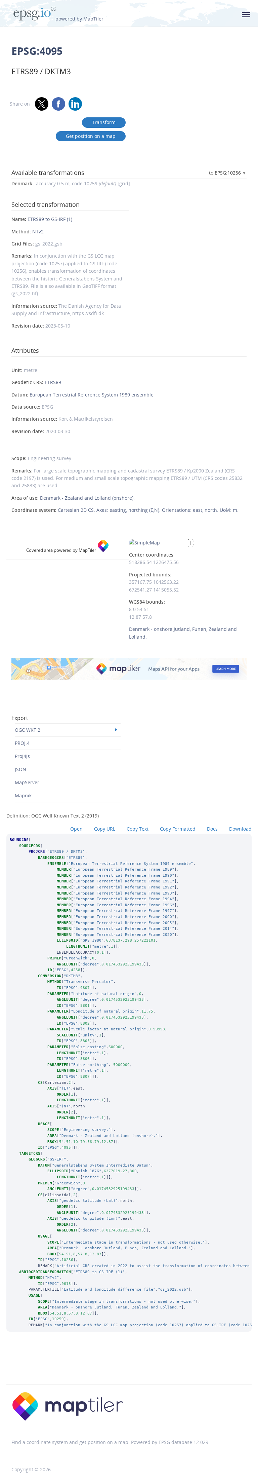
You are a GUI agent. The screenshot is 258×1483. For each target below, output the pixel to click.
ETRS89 (53, 382)
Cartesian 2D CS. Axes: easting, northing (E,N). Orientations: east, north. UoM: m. (148, 510)
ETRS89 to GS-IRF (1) (50, 219)
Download (240, 829)
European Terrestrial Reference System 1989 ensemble (92, 394)
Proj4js (22, 756)
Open (76, 829)
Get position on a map (91, 136)
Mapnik (23, 795)
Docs (212, 829)
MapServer (27, 782)
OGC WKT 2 (27, 730)
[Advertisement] (129, 1367)
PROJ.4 (22, 743)
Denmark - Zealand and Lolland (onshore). (87, 498)
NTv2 (38, 231)
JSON (20, 769)
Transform (104, 122)
